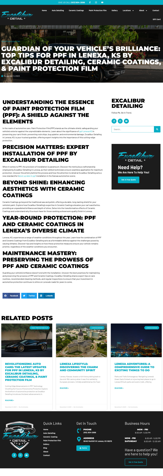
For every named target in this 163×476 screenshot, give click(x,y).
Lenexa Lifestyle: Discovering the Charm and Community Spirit (79, 367)
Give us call (71, 2)
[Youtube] (102, 2)
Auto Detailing (58, 10)
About (141, 10)
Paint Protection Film (98, 10)
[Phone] (79, 430)
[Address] (79, 439)
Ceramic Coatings (76, 10)
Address (88, 438)
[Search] (157, 129)
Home (44, 10)
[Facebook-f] (89, 2)
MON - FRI (142, 429)
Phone (87, 429)
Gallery (115, 10)
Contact (156, 10)
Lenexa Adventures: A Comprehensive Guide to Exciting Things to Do (134, 367)
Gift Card (156, 19)
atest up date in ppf (27, 176)
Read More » (9, 400)
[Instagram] (96, 2)
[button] (11, 296)
